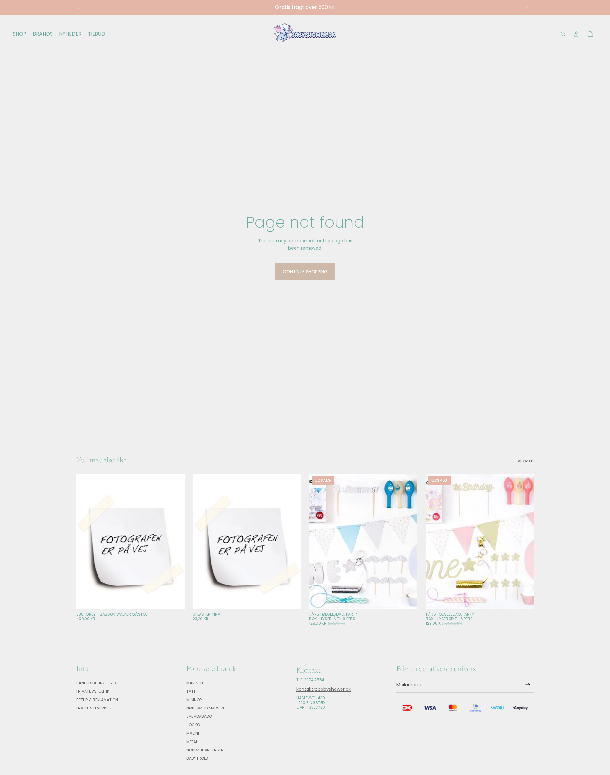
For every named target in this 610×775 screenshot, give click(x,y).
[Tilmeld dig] (528, 685)
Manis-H (194, 683)
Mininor (194, 699)
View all (526, 461)
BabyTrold (197, 758)
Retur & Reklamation (97, 699)
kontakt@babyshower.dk (323, 689)
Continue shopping (305, 271)
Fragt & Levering (93, 708)
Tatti (191, 691)
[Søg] (563, 34)
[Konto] (576, 34)
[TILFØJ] (174, 599)
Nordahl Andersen (205, 750)
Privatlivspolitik (92, 691)
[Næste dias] (527, 7)
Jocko (193, 725)
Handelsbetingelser (96, 683)
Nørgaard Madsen (205, 708)
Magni (192, 733)
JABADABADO (199, 716)
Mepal (192, 741)
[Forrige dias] (78, 7)
